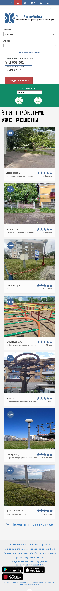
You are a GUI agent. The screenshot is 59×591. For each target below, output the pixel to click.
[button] (11, 2)
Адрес (6, 40)
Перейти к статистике (31, 524)
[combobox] (30, 34)
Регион (7, 29)
